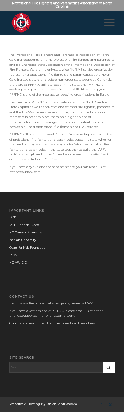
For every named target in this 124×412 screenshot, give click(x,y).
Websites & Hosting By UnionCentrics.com (43, 404)
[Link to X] (110, 404)
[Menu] (106, 23)
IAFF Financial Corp (24, 225)
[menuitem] (106, 23)
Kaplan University (22, 240)
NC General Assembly (25, 232)
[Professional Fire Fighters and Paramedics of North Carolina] (51, 23)
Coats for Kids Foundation (28, 247)
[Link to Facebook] (101, 404)
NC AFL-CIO (18, 263)
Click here (16, 323)
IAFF (12, 217)
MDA (13, 255)
